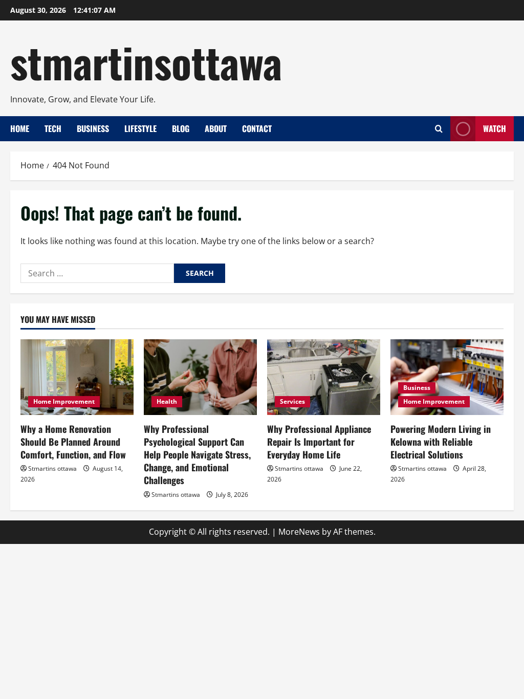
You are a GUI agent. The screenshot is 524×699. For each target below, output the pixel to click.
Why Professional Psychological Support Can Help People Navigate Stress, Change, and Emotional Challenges (197, 454)
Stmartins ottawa (52, 468)
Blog (180, 128)
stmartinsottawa (146, 61)
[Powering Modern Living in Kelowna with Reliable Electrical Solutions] (447, 376)
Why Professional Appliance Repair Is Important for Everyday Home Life (319, 441)
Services (292, 401)
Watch (494, 128)
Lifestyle (140, 128)
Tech (53, 128)
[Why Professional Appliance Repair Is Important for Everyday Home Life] (323, 376)
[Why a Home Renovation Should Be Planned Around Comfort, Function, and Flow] (77, 376)
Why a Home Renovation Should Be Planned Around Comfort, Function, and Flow (73, 441)
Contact (257, 128)
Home (19, 128)
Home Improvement (64, 401)
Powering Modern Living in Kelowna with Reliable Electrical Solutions (440, 441)
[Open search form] (439, 129)
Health (167, 401)
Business (93, 128)
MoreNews (299, 531)
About (216, 128)
